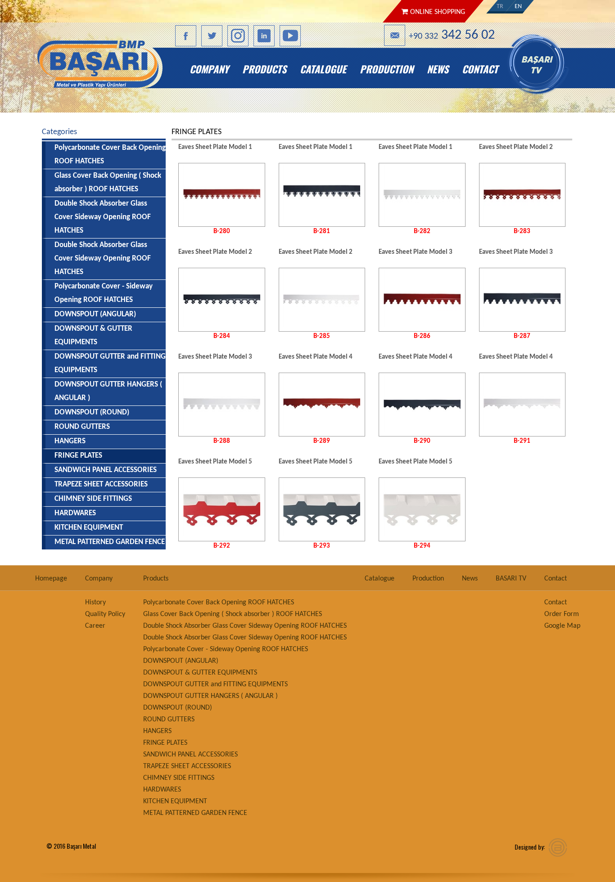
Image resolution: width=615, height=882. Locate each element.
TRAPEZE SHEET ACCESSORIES (101, 484)
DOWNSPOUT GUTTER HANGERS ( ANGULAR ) (108, 391)
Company (209, 69)
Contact (480, 69)
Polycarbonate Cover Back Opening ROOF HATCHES (110, 154)
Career (95, 626)
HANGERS (70, 441)
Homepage (108, 69)
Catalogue (323, 69)
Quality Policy (105, 614)
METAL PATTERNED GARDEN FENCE (109, 542)
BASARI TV (543, 69)
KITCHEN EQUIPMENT (88, 527)
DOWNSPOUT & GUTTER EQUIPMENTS (93, 335)
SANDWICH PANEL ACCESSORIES (105, 470)
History (95, 602)
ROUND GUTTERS (82, 427)
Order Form (561, 614)
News (437, 69)
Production (386, 69)
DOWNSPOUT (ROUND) (91, 412)
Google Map (562, 626)
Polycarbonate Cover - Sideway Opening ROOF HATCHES (103, 293)
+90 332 (452, 35)
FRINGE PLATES (165, 743)
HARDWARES (75, 513)
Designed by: (530, 846)
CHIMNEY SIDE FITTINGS (93, 499)
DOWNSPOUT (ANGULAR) (95, 314)
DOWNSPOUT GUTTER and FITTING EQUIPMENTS (110, 363)
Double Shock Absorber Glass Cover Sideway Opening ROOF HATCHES (102, 217)
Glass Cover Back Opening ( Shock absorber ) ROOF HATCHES (107, 182)
